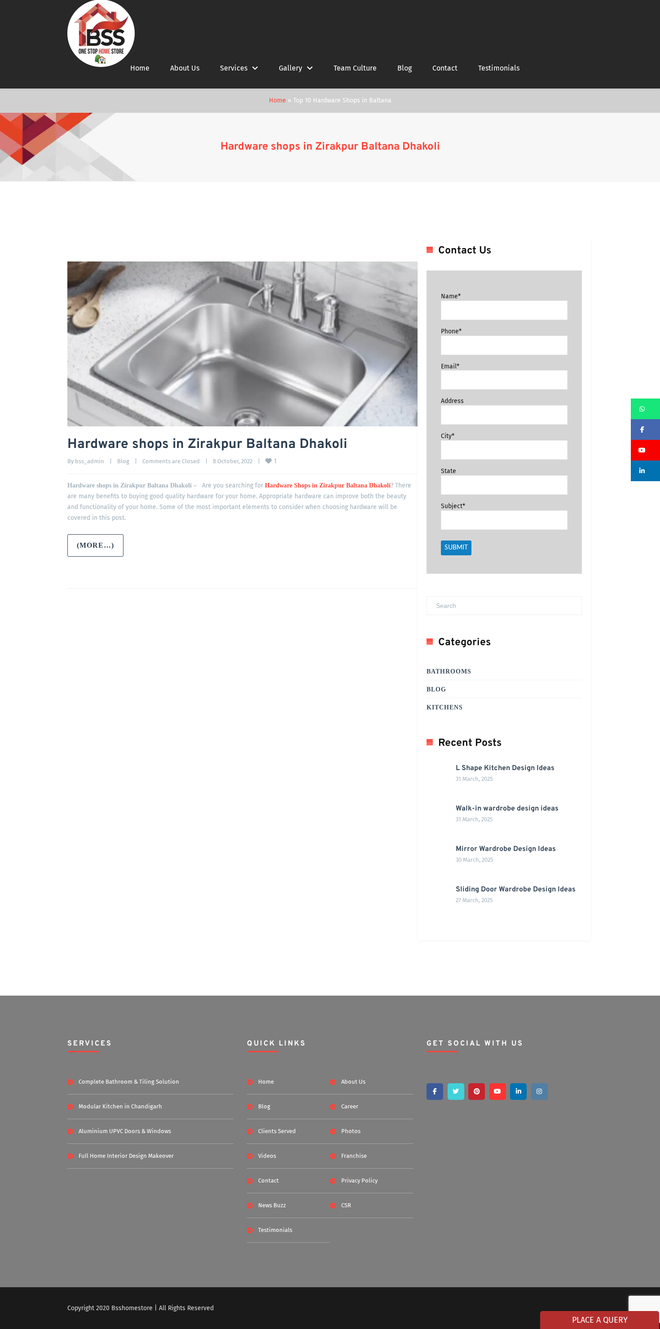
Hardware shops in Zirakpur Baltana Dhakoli (330, 147)
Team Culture (355, 68)
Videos (267, 1155)
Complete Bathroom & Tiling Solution (129, 1081)
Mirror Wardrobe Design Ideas (506, 849)
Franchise (354, 1155)
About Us (184, 68)
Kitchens (445, 707)
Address (452, 401)
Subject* (453, 506)
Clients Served (277, 1131)
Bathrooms (449, 671)
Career (349, 1106)
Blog (404, 68)
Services (233, 68)
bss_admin (89, 461)
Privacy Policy (359, 1180)
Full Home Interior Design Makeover (126, 1155)
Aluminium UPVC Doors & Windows (125, 1131)
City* (447, 436)
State (448, 471)
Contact (445, 68)
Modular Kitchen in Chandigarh (120, 1106)
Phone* (451, 331)
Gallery (290, 68)
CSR (346, 1205)
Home (140, 68)
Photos (351, 1131)
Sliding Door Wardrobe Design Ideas (516, 889)
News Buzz (272, 1205)
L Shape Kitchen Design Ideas (505, 768)
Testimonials (498, 68)
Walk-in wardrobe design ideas (507, 808)
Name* (451, 296)
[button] (645, 409)
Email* (450, 366)
